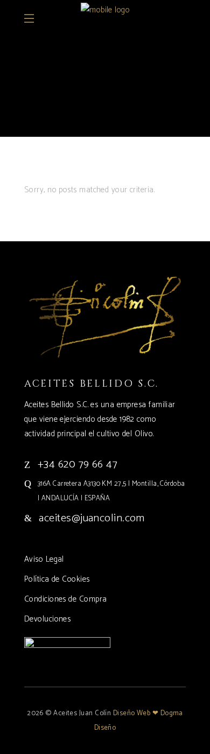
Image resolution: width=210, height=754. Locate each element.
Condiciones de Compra (65, 599)
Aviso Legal (44, 559)
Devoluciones (47, 619)
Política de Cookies (57, 579)
